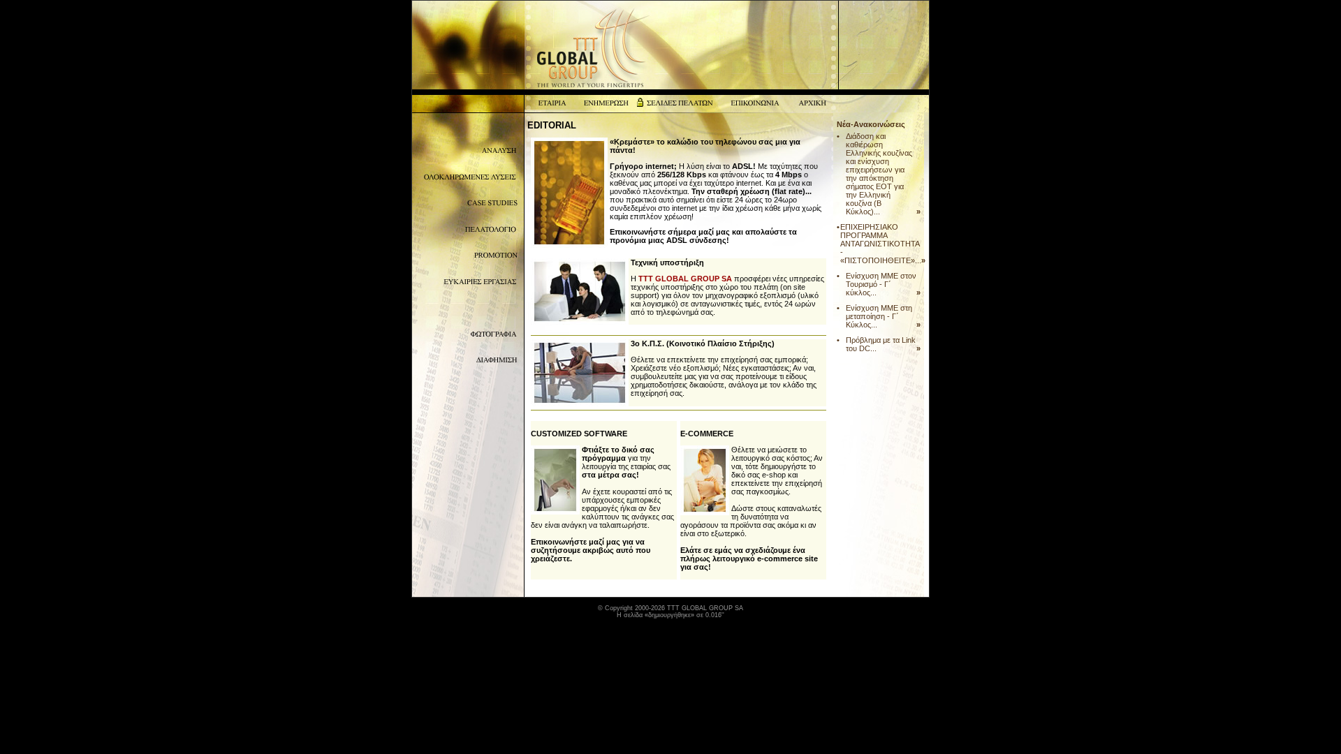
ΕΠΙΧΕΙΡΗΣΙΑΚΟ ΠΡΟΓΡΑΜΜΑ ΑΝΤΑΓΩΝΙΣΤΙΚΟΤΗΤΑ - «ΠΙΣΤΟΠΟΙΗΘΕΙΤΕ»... (880, 244)
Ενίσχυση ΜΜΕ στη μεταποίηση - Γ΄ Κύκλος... (879, 316)
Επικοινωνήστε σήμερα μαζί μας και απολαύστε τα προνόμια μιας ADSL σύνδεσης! (703, 236)
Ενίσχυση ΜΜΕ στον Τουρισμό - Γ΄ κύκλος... (881, 284)
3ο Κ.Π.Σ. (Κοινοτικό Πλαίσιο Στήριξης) (703, 343)
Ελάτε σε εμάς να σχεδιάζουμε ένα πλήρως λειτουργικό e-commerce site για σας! (749, 558)
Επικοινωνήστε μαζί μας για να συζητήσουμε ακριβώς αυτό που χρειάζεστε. (590, 550)
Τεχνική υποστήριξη (667, 262)
